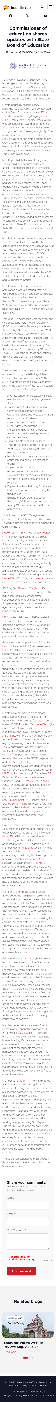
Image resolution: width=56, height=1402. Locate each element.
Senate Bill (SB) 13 (12, 533)
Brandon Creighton (29, 588)
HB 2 (39, 642)
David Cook (25, 1033)
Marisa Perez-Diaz (23, 848)
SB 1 (37, 691)
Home (34, 1395)
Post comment (21, 1271)
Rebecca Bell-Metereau (26, 1025)
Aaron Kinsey (10, 736)
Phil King (22, 804)
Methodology (38, 1392)
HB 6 (5, 617)
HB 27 (5, 773)
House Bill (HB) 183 (13, 578)
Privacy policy (20, 1392)
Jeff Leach (24, 617)
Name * (11, 1198)
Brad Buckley (10, 646)
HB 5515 (12, 762)
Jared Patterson (44, 578)
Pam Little (28, 958)
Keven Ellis (8, 836)
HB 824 (25, 781)
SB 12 (5, 588)
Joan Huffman (10, 695)
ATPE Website (47, 1395)
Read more (10, 1352)
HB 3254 (15, 724)
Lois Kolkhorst (16, 800)
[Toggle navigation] (50, 7)
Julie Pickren (20, 1081)
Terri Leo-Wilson (39, 724)
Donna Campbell (25, 777)
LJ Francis (18, 892)
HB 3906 (40, 863)
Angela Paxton (41, 533)
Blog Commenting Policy (16, 1395)
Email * (11, 1214)
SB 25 (46, 796)
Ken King (25, 773)
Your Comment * (16, 1230)
